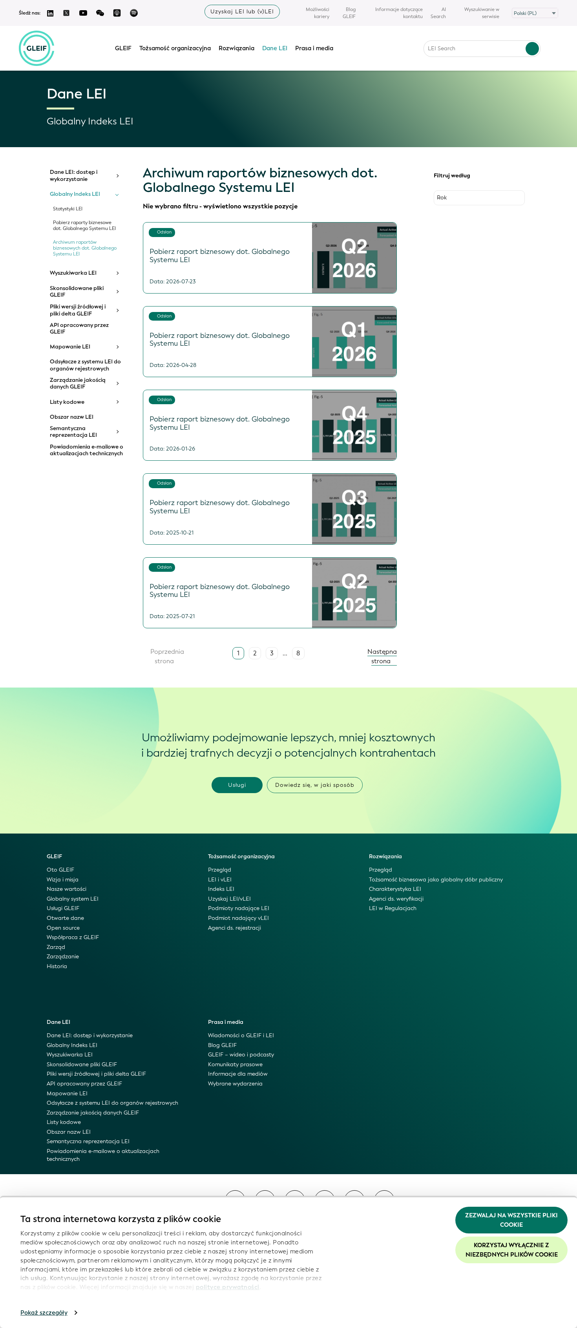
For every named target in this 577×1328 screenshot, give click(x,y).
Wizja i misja (63, 879)
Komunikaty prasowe (235, 1064)
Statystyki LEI (67, 209)
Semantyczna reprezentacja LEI (73, 432)
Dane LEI (274, 48)
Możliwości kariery (317, 13)
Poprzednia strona (166, 656)
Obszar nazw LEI (71, 417)
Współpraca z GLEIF (73, 937)
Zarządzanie (63, 956)
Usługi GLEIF (63, 908)
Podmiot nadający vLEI (238, 918)
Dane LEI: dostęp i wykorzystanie (73, 175)
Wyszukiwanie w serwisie (481, 13)
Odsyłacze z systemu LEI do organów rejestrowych (85, 365)
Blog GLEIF (349, 13)
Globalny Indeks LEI (75, 194)
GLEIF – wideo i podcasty (241, 1054)
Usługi (237, 785)
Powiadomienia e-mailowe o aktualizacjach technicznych (86, 450)
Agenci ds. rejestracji (234, 928)
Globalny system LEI (73, 899)
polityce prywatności (227, 1287)
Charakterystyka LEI (395, 889)
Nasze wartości (66, 889)
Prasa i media (314, 48)
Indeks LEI (221, 889)
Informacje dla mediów (238, 1074)
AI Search (438, 13)
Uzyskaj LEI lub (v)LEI (242, 11)
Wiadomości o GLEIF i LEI (241, 1035)
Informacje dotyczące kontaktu (398, 13)
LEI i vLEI (220, 879)
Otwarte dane (65, 918)
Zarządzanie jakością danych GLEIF (78, 383)
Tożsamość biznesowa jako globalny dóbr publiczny (436, 879)
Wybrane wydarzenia (235, 1083)
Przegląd (219, 870)
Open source (63, 928)
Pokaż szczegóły (44, 1313)
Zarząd (56, 947)
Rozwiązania (236, 48)
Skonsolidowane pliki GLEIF (77, 292)
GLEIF (123, 48)
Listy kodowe (67, 402)
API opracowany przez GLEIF (79, 329)
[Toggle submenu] (117, 176)
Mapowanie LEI (70, 346)
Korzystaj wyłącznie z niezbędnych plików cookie (512, 1250)
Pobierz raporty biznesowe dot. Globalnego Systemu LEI (84, 226)
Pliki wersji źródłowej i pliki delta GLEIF (78, 310)
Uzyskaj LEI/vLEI (229, 899)
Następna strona (382, 656)
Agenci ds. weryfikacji (396, 899)
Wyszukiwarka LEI (73, 273)
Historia (57, 966)
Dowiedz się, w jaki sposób (314, 785)
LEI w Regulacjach (392, 908)
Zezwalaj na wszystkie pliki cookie (511, 1220)
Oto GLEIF (60, 870)
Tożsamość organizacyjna (175, 48)
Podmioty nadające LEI (238, 908)
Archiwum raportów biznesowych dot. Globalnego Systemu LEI (85, 248)
